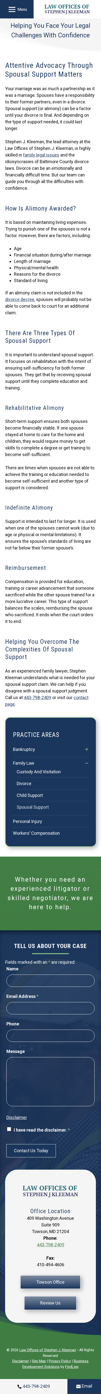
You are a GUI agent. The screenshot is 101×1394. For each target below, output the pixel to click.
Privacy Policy (60, 1361)
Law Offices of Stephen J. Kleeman (47, 1350)
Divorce (24, 783)
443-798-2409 (37, 697)
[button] (17, 9)
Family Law (23, 763)
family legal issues (41, 155)
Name (12, 968)
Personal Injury (27, 821)
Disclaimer (16, 1117)
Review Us (50, 1303)
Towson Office (50, 1282)
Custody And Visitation (39, 771)
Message (15, 1051)
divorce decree (19, 299)
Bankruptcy (24, 749)
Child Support (30, 795)
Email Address (22, 996)
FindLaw (71, 1367)
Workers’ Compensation (36, 833)
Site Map (39, 1361)
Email (87, 1386)
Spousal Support (33, 807)
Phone (12, 1023)
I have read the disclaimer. (42, 1130)
